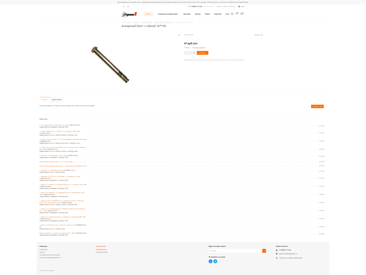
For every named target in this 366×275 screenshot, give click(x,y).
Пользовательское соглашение (49, 255)
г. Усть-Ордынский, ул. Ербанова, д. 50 (52, 125)
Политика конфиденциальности (49, 257)
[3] (188, 35)
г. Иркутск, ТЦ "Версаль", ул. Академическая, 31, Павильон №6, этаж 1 (62, 193)
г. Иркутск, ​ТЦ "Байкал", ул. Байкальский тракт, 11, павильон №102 (61, 184)
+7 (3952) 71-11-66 (196, 6)
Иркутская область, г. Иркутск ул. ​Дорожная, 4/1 (55, 233)
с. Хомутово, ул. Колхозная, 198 (49, 170)
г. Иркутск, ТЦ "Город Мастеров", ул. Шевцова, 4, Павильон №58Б (61, 217)
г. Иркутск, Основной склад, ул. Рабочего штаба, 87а (56, 225)
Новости (42, 252)
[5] (192, 35)
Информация (101, 246)
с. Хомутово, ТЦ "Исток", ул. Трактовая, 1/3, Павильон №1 (58, 176)
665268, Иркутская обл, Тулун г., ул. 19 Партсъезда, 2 (56, 162)
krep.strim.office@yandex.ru (288, 254)
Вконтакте (124, 7)
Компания (43, 246)
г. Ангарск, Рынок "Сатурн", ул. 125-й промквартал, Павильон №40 (61, 139)
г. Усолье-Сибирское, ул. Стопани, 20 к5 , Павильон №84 (58, 131)
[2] (187, 35)
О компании (43, 249)
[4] (190, 35)
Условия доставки (102, 252)
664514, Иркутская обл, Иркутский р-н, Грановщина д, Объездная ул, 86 (63, 166)
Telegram (128, 7)
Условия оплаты (101, 249)
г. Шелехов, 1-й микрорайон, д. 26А (51, 155)
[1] (185, 35)
